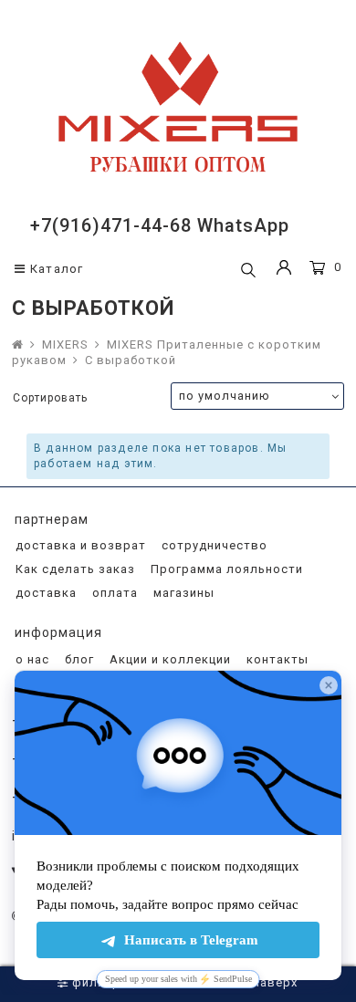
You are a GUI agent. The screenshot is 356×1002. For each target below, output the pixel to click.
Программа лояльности (225, 569)
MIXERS (65, 344)
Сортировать (50, 397)
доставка (44, 593)
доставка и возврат (79, 545)
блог (77, 659)
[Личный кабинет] (284, 269)
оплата (113, 593)
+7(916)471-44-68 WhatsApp (159, 225)
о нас (30, 659)
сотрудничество (212, 545)
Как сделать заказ (73, 569)
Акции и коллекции (168, 659)
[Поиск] (248, 271)
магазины (182, 593)
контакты (276, 659)
